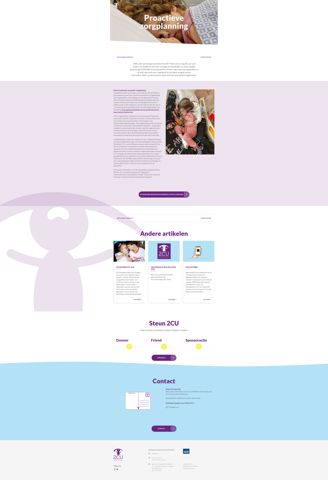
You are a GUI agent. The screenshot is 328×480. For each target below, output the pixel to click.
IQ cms (192, 468)
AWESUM (195, 466)
